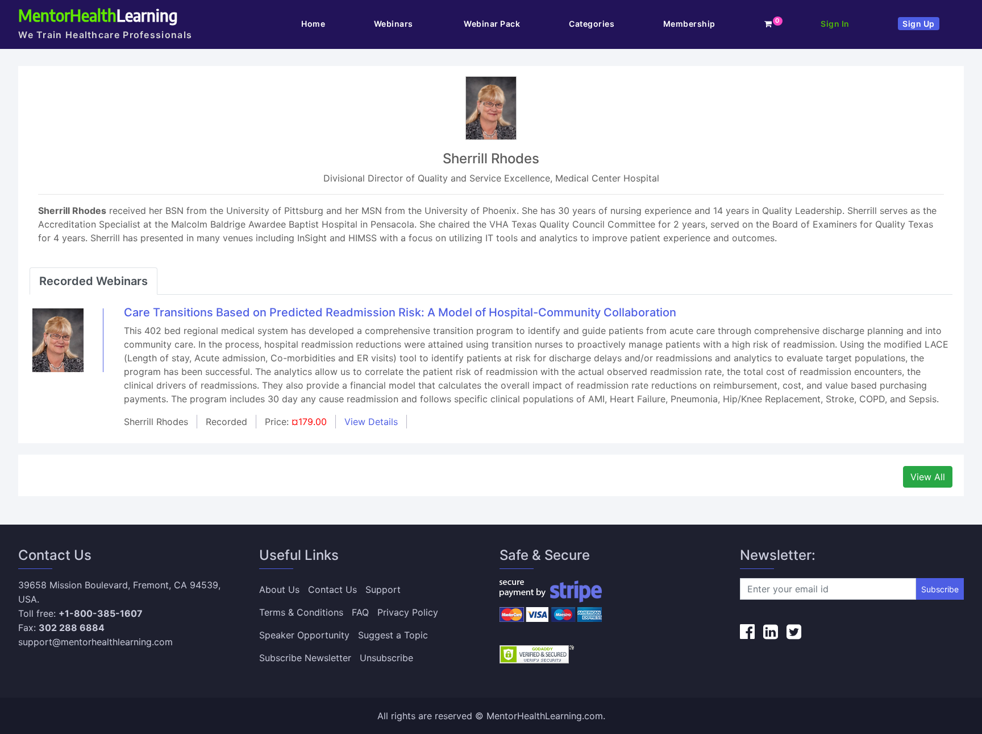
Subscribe (940, 589)
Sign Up (918, 23)
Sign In (835, 23)
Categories (591, 23)
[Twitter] (794, 631)
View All (927, 477)
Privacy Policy (407, 612)
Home (313, 23)
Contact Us (332, 589)
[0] (768, 23)
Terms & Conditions (301, 612)
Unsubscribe (386, 657)
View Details (371, 421)
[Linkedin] (770, 631)
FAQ (360, 612)
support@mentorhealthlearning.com (95, 642)
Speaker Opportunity (304, 635)
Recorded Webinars (93, 281)
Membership (689, 23)
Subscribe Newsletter (305, 657)
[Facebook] (747, 631)
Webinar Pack (492, 23)
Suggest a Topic (393, 635)
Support (383, 589)
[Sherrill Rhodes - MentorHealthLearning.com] (58, 339)
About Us (279, 589)
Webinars (394, 23)
